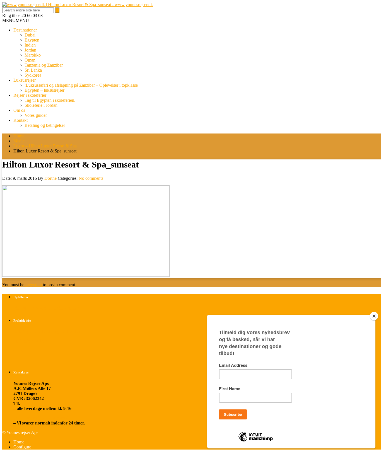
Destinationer (25, 30)
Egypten (32, 40)
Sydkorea (33, 75)
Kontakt (20, 120)
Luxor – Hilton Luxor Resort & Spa (45, 146)
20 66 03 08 (31, 403)
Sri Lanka (33, 70)
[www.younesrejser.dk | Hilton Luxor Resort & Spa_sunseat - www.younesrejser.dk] (77, 4)
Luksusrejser (24, 80)
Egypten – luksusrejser (44, 90)
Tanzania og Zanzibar (44, 65)
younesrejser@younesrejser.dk (42, 418)
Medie (19, 141)
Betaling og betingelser (45, 125)
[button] (15, 20)
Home (18, 135)
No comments (91, 178)
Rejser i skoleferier (29, 95)
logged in (33, 284)
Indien (30, 45)
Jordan (30, 50)
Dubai (30, 35)
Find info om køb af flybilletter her (46, 308)
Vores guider (36, 115)
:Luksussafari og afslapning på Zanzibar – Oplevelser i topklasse (81, 85)
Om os (19, 110)
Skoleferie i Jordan (41, 105)
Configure (22, 447)
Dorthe (50, 178)
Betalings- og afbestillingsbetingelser (47, 331)
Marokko (33, 55)
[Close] (374, 316)
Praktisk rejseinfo (30, 341)
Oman (30, 60)
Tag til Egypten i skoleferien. (50, 100)
